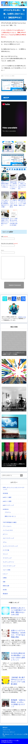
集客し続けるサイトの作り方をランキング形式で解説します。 (22, 203)
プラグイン (8, 512)
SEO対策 (5, 493)
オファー (5, 534)
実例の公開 (6, 585)
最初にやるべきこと (10, 516)
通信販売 (5, 593)
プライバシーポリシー (9, 732)
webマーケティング (8, 505)
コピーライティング (8, 538)
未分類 (5, 589)
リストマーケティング (9, 566)
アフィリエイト (7, 526)
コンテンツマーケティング (10, 546)
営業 (4, 581)
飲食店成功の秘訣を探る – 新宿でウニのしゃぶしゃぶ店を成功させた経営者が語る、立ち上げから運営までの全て (13, 380)
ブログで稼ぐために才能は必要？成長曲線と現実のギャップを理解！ (5, 203)
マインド (5, 554)
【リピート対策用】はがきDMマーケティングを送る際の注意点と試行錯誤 (13, 222)
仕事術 (5, 577)
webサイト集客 (7, 501)
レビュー (5, 574)
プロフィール (6, 729)
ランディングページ (8, 562)
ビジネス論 (6, 550)
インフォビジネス (8, 530)
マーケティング (7, 558)
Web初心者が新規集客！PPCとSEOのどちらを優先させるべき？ (5, 222)
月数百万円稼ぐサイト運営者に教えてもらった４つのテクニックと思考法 (13, 185)
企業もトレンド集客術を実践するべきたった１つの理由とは (5, 184)
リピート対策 (6, 570)
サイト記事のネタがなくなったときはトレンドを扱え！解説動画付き (13, 203)
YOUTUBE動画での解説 (9, 522)
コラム (5, 542)
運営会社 (5, 727)
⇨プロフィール (22, 317)
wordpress (6, 509)
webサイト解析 (7, 497)
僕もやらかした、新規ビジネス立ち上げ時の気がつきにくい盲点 (22, 185)
